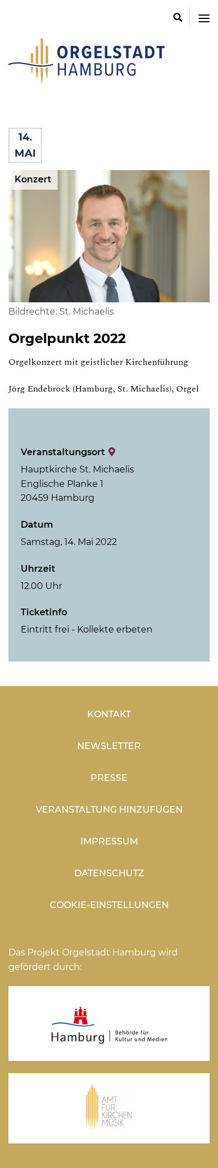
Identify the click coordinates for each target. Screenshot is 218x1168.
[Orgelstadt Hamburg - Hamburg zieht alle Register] (86, 79)
